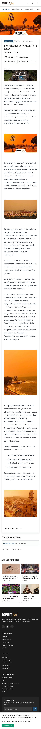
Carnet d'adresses (8, 645)
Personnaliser (6, 721)
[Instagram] (7, 626)
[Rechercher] (28, 3)
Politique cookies (7, 686)
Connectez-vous (9, 543)
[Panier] (33, 3)
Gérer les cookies (7, 689)
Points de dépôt (7, 663)
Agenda (4, 648)
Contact (4, 692)
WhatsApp (11, 61)
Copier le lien (23, 57)
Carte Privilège (29, 9)
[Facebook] (3, 626)
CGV (3, 680)
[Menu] (37, 3)
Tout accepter (7, 725)
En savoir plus (31, 717)
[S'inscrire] (35, 709)
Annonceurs (5, 665)
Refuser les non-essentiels (21, 721)
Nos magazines (6, 639)
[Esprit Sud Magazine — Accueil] (8, 3)
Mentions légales (7, 678)
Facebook (25, 61)
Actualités (6, 9)
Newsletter (5, 668)
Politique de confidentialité (10, 683)
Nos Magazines (17, 9)
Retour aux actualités (15, 528)
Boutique (4, 657)
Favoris (10, 57)
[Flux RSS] (12, 626)
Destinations (6, 642)
